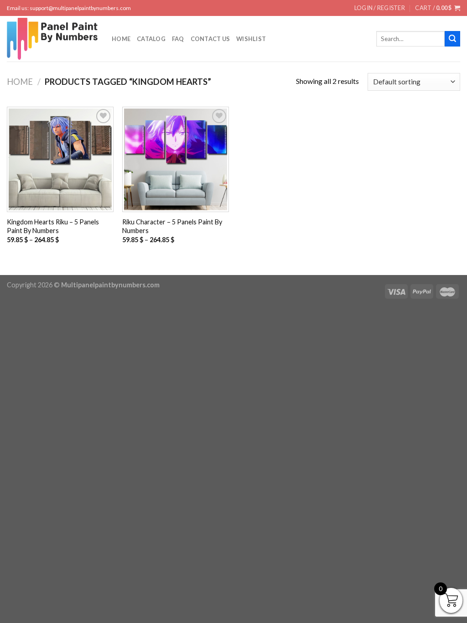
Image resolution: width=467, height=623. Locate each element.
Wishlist (251, 38)
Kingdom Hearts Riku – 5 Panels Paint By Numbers (53, 226)
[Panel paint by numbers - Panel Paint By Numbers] (52, 39)
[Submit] (452, 39)
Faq (178, 38)
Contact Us (210, 38)
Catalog (151, 38)
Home (121, 38)
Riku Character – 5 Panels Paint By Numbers (172, 226)
